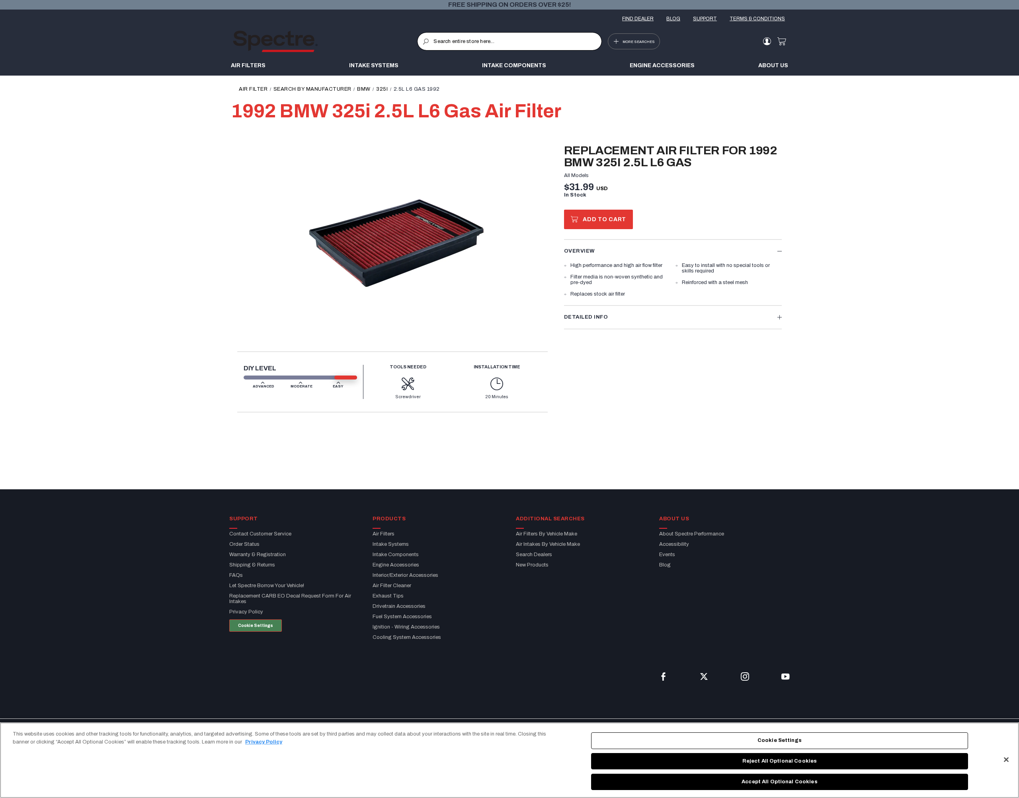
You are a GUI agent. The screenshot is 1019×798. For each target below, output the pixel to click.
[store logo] (325, 41)
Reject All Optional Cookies (779, 761)
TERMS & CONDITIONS (757, 18)
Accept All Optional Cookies (780, 781)
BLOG (673, 18)
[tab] (673, 251)
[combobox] (509, 41)
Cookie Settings (255, 625)
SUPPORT (705, 18)
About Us (773, 65)
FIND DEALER (638, 18)
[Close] (1006, 760)
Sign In (766, 41)
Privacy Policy (263, 742)
